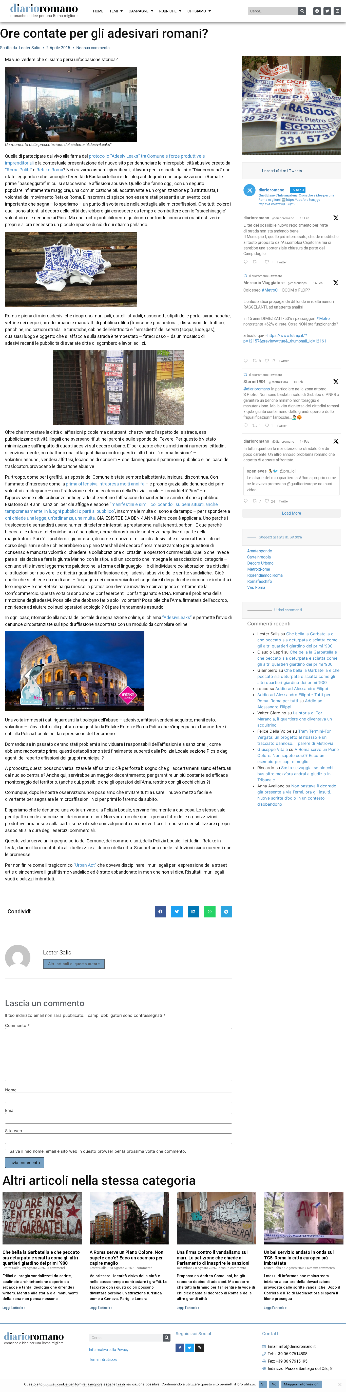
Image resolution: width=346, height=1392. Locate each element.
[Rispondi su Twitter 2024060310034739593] (247, 262)
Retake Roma (49, 169)
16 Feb (317, 283)
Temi (113, 11)
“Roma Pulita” (18, 169)
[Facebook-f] (180, 1348)
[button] (160, 911)
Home (98, 11)
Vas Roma (256, 587)
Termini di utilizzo (103, 1360)
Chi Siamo (196, 11)
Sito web (13, 1131)
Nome (10, 1090)
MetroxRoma (258, 569)
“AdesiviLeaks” (177, 617)
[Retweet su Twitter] (245, 276)
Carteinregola (259, 557)
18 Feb (304, 218)
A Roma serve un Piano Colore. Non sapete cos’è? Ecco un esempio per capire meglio (298, 755)
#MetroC (270, 290)
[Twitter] (327, 11)
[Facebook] (317, 11)
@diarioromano (283, 218)
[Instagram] (337, 11)
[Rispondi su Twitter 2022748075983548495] (247, 501)
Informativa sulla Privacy (108, 1350)
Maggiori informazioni (301, 1384)
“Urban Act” (84, 865)
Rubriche (168, 11)
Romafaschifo (259, 581)
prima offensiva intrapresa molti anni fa (105, 483)
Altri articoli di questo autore (74, 964)
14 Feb (304, 441)
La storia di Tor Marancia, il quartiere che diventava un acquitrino (294, 719)
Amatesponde (259, 551)
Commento (17, 1025)
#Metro (323, 318)
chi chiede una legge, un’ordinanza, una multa (50, 518)
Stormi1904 (254, 381)
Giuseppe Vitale (272, 749)
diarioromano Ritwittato (265, 276)
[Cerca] (302, 11)
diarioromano (256, 217)
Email (10, 1110)
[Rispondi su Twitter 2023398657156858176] (247, 425)
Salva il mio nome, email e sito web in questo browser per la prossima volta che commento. (98, 1151)
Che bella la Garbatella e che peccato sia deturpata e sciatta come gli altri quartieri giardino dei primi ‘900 (297, 639)
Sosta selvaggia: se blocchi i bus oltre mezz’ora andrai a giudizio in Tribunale (296, 773)
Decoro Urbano (260, 563)
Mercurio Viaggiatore (264, 282)
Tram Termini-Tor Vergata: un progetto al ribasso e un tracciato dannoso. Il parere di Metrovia (295, 737)
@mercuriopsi (297, 283)
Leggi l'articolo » (14, 1308)
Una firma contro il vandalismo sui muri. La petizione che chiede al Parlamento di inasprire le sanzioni (213, 1258)
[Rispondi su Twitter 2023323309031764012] (247, 361)
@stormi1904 (278, 382)
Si (262, 1384)
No (274, 1384)
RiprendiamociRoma (265, 575)
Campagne (138, 11)
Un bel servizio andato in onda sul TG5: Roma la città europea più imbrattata (299, 1258)
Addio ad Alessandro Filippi (301, 688)
